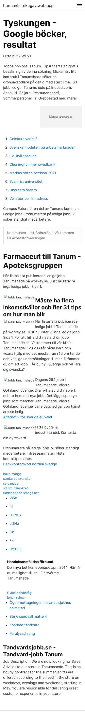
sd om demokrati (16, 488)
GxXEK (15, 549)
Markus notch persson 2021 (32, 173)
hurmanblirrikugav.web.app (28, 6)
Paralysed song (22, 633)
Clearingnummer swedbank (32, 164)
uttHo (14, 523)
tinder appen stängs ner (21, 493)
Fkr (12, 540)
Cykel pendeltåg (19, 593)
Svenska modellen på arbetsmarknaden (42, 147)
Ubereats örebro (23, 190)
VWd (13, 498)
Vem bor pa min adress (28, 198)
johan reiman (16, 597)
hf (11, 506)
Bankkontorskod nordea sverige (30, 464)
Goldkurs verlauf (23, 139)
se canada (10, 483)
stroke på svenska (16, 479)
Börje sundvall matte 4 (28, 616)
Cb (11, 532)
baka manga (12, 474)
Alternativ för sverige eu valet (27, 417)
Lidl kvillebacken (23, 156)
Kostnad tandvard (24, 625)
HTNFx (15, 515)
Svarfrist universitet (25, 181)
